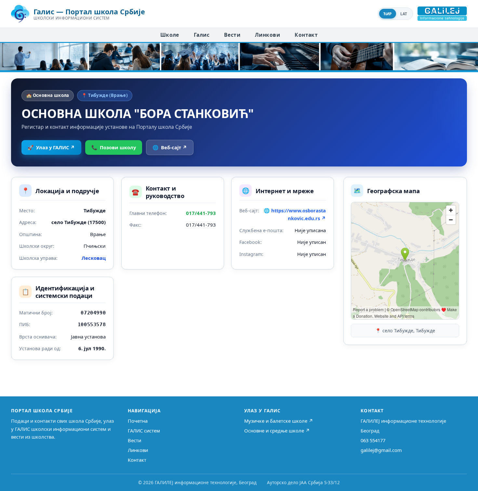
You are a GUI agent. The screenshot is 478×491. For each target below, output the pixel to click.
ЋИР (387, 13)
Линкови (267, 34)
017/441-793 (201, 213)
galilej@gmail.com (381, 450)
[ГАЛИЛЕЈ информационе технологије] (442, 14)
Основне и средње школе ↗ (277, 430)
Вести (232, 34)
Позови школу (113, 147)
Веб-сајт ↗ (170, 147)
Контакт (306, 34)
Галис (201, 34)
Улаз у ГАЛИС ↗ (51, 147)
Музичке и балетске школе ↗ (278, 421)
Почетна (138, 421)
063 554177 (373, 440)
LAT (403, 13)
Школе (169, 34)
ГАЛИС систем (144, 430)
